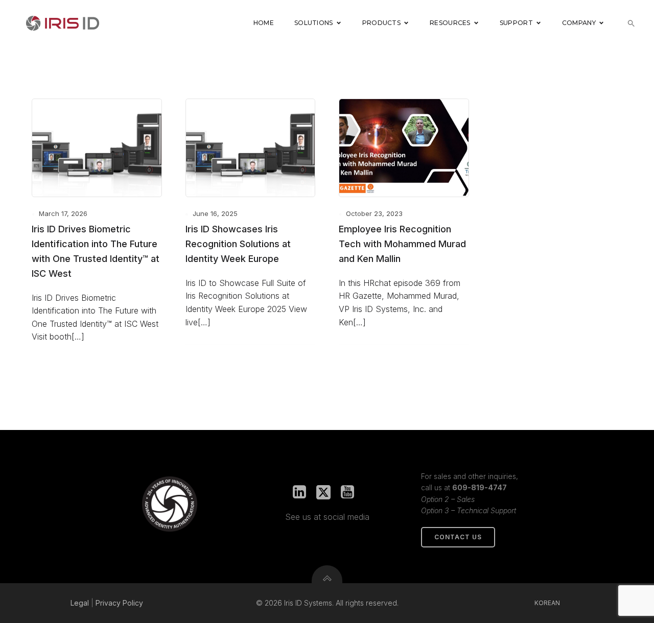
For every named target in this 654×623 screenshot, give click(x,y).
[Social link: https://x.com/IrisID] (327, 492)
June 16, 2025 (215, 213)
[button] (631, 23)
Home (263, 23)
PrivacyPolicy (119, 602)
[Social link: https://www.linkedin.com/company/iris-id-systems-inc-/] (303, 492)
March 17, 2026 (63, 213)
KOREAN (547, 603)
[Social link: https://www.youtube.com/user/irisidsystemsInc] (351, 492)
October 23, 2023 (374, 213)
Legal (80, 602)
